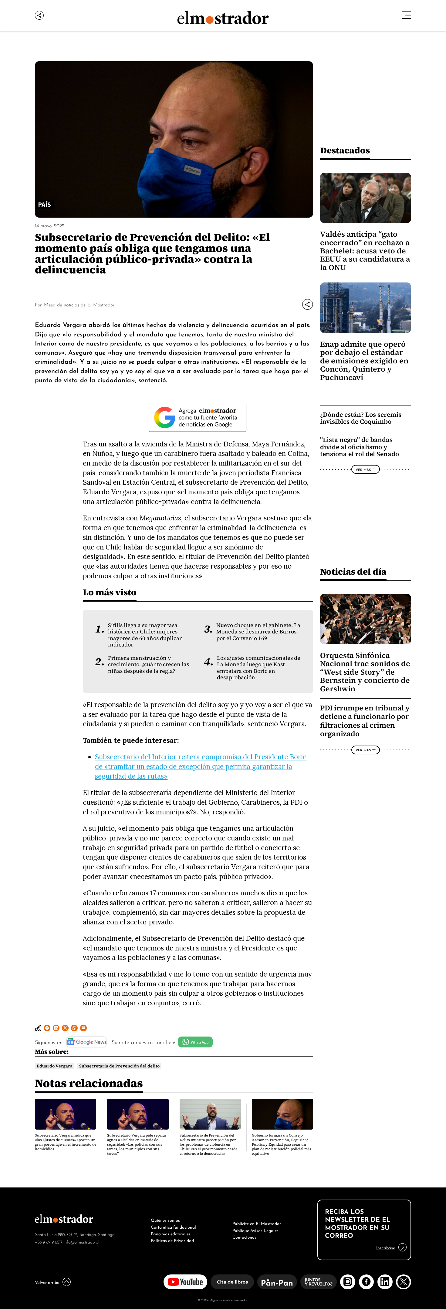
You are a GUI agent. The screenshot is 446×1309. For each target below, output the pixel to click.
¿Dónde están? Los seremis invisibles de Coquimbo (360, 418)
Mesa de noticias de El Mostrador (79, 304)
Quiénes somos (165, 1220)
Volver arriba (47, 1282)
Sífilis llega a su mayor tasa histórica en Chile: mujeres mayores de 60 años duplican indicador (145, 635)
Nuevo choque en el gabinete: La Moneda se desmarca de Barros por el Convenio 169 (258, 632)
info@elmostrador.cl (81, 1241)
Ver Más (363, 469)
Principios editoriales (171, 1233)
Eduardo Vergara (55, 1066)
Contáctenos (244, 1237)
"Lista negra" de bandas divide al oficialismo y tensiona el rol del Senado (359, 446)
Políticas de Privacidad (172, 1240)
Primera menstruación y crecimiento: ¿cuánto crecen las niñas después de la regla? (148, 664)
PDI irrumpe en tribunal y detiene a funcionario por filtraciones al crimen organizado (365, 721)
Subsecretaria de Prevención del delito (119, 1066)
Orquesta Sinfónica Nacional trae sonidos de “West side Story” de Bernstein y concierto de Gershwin (365, 672)
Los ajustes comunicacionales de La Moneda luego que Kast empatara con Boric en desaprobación (258, 667)
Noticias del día (353, 571)
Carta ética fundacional (173, 1227)
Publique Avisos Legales (255, 1230)
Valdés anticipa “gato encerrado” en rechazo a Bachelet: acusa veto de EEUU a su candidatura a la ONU (365, 250)
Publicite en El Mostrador (256, 1223)
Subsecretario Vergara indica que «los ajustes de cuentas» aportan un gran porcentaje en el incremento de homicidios (65, 1142)
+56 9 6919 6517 (49, 1241)
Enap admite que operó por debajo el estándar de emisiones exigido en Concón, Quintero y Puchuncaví (364, 360)
